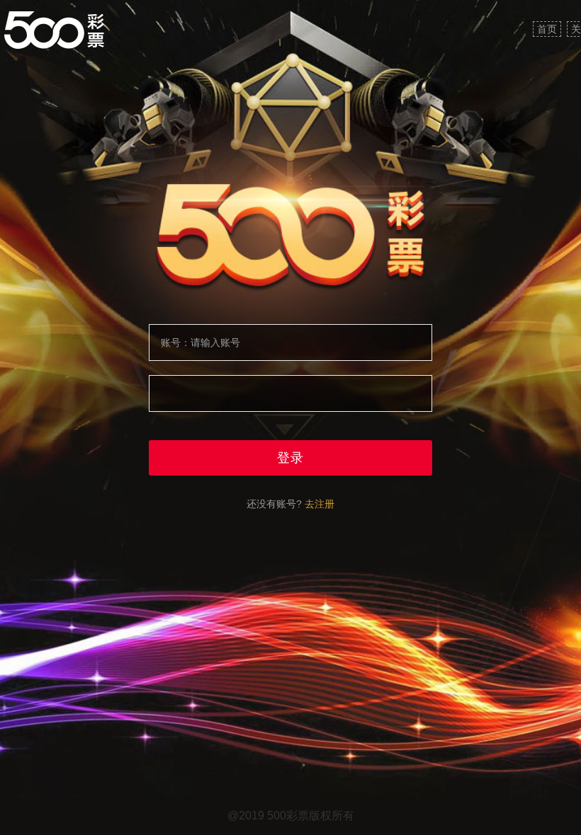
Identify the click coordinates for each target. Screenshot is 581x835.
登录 (290, 458)
